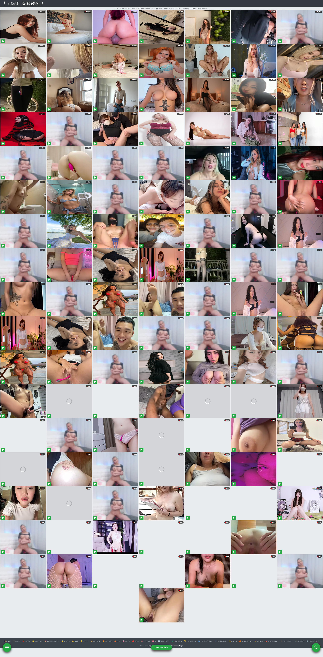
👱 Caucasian (37, 641)
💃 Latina (26, 641)
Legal (181, 646)
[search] (316, 647)
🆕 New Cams (163, 641)
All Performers (173, 646)
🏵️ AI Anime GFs (245, 641)
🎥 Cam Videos (286, 641)
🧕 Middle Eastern (52, 641)
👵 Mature (65, 641)
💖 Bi (154, 641)
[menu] (7, 647)
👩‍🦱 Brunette (95, 641)
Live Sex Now (161, 647)
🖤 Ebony (16, 641)
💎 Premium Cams (205, 641)
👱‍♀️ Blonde (85, 641)
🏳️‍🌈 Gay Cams (176, 641)
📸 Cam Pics (299, 641)
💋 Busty (135, 641)
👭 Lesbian (145, 641)
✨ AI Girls (233, 641)
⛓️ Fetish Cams (220, 641)
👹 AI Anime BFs (271, 641)
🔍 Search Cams (312, 641)
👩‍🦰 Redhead (107, 641)
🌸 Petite (126, 641)
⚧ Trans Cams (190, 641)
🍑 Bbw (117, 641)
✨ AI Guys (258, 641)
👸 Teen (75, 641)
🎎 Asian (7, 641)
